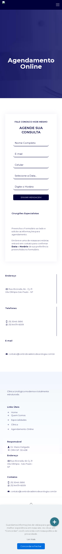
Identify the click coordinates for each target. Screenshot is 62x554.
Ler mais (31, 539)
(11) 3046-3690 (16, 321)
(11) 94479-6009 (16, 324)
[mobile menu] (57, 4)
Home (14, 412)
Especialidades (18, 420)
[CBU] (9, 5)
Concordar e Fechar (31, 546)
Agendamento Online (22, 429)
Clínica (14, 424)
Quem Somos (18, 415)
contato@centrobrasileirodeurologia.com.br (31, 354)
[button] (54, 521)
